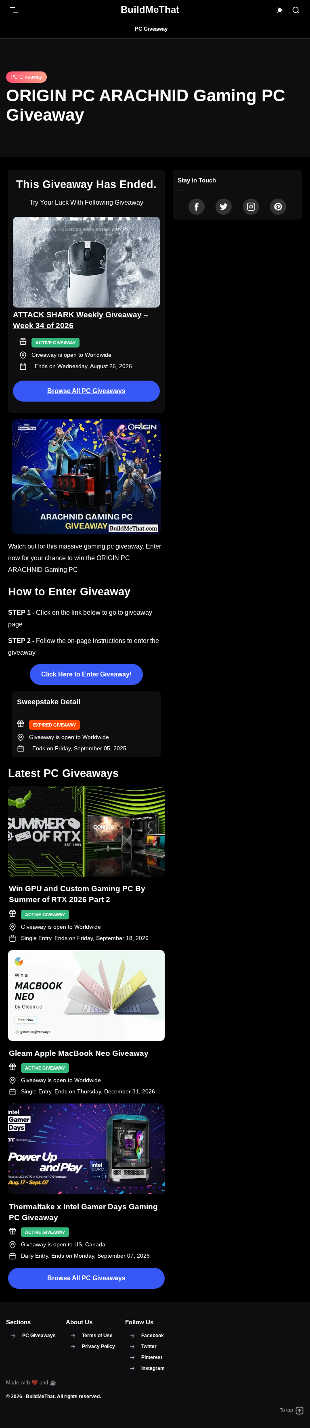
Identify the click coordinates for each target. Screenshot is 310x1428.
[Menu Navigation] (14, 10)
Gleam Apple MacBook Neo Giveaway (79, 1053)
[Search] (296, 10)
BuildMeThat (40, 1396)
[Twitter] (224, 207)
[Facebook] (197, 207)
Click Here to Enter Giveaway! (86, 674)
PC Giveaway (151, 29)
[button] (280, 10)
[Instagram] (251, 207)
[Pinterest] (278, 207)
